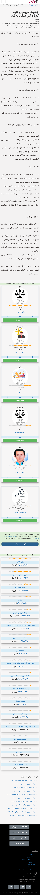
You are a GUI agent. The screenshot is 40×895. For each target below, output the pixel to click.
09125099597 (22, 691)
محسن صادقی (20, 701)
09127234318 (23, 717)
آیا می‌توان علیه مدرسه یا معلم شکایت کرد (23, 780)
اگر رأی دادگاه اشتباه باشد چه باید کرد (24, 787)
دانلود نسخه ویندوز (18, 826)
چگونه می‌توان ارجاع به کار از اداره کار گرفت (23, 805)
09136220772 (20, 472)
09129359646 (20, 312)
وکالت (20, 600)
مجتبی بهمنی (20, 751)
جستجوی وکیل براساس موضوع (27, 869)
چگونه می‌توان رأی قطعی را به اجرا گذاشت (23, 784)
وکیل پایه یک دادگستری (20, 713)
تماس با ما (32, 855)
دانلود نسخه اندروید (19, 832)
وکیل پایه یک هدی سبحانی (20, 688)
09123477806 (20, 392)
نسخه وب (18, 843)
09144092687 (22, 666)
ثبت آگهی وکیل (31, 857)
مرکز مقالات (30, 5)
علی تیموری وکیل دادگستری (20, 676)
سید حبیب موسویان (20, 638)
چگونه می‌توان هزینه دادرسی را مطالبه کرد (23, 791)
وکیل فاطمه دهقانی (20, 764)
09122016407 (22, 654)
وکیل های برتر (31, 864)
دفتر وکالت (20, 562)
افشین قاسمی (20, 587)
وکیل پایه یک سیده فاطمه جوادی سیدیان (20, 663)
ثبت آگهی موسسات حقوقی (28, 859)
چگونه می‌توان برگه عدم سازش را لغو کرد (23, 798)
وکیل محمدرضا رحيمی (20, 574)
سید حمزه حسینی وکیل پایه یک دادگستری (20, 625)
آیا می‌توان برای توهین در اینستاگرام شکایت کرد (21, 808)
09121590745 (20, 432)
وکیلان (37, 5)
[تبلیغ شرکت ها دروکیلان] (32, 317)
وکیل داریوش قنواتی (20, 612)
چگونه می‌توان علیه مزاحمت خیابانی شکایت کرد (21, 812)
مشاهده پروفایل (20, 320)
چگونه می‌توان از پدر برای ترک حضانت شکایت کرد (21, 794)
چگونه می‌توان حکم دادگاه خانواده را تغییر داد (22, 815)
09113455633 (20, 512)
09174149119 (22, 704)
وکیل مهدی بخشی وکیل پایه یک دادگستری (20, 726)
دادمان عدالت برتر (20, 739)
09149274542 (22, 679)
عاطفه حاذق (20, 650)
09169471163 (20, 352)
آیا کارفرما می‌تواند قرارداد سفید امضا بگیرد (23, 801)
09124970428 (23, 641)
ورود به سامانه (31, 867)
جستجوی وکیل (31, 862)
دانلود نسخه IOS (18, 838)
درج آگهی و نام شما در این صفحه (20, 544)
